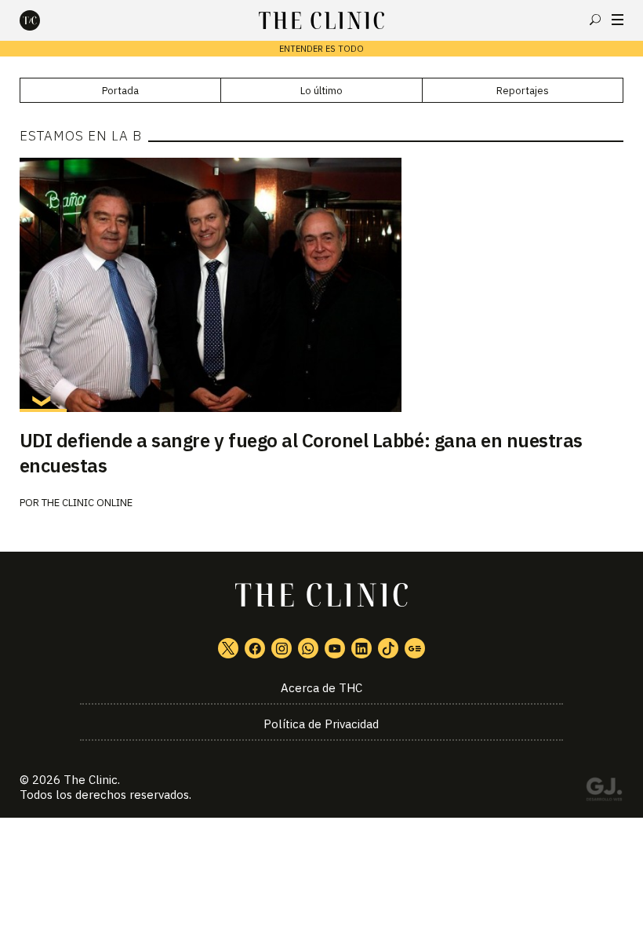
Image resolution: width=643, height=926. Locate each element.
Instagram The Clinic (281, 648)
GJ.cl (603, 791)
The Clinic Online (87, 502)
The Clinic (91, 779)
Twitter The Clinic (228, 648)
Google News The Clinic (415, 648)
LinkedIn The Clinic (361, 648)
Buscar (595, 19)
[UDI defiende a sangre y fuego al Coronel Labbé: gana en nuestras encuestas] (322, 285)
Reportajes (522, 90)
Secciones (617, 19)
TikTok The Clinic (388, 648)
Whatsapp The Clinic (308, 648)
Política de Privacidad (321, 723)
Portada (120, 90)
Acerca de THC (321, 687)
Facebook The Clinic (255, 648)
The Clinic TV (335, 648)
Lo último (321, 90)
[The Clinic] (43, 20)
